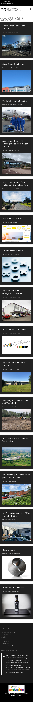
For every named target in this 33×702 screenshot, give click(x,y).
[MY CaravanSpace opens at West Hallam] (16, 452)
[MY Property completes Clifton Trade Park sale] (16, 526)
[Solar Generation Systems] (16, 77)
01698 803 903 (6, 1)
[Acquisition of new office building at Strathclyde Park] (16, 195)
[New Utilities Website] (16, 230)
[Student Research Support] (16, 116)
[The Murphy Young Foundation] (16, 689)
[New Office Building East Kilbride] (16, 376)
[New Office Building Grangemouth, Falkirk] (16, 305)
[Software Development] (16, 266)
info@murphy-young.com (9, 3)
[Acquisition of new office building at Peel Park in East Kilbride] (16, 156)
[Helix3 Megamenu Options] (30, 9)
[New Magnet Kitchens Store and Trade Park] (16, 414)
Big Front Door (19, 697)
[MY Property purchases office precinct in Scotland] (16, 489)
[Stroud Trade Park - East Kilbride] (16, 40)
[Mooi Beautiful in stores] (16, 601)
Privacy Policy (19, 695)
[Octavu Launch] (16, 563)
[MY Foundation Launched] (16, 341)
